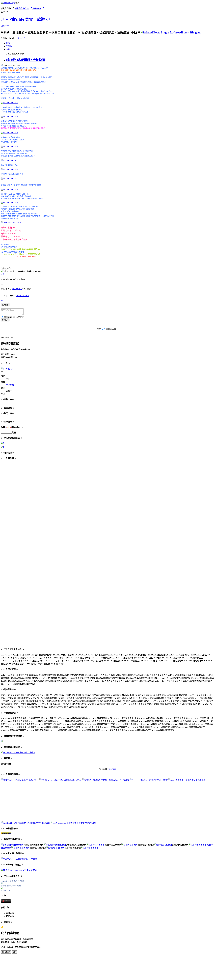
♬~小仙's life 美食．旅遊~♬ (26, 19)
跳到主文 (5, 26)
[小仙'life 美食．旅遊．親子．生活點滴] (2, 883)
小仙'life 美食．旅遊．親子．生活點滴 (12, 881)
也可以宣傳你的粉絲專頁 (8, 886)
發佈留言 (5, 320)
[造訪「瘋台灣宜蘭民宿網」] (55, 845)
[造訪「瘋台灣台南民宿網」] (90, 848)
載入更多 (5, 305)
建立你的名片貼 (6, 890)
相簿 (8, 43)
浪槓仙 (19, 886)
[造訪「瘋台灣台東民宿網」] (20, 848)
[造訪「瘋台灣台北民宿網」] (12, 845)
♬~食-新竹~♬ (22, 296)
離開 (14, 952)
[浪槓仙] (2, 888)
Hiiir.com (112, 769)
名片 (8, 49)
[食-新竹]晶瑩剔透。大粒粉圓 (25, 60)
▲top (3, 300)
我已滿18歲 (6, 952)
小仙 (3, 274)
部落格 (9, 46)
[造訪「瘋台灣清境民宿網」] (163, 845)
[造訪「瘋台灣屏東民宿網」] (55, 848)
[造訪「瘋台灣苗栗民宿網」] (129, 845)
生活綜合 (21, 38)
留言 (20, 289)
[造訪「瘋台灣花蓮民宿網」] (96, 845)
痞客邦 (15, 289)
